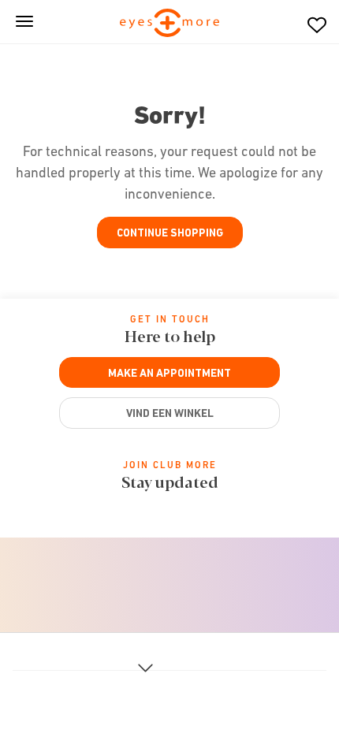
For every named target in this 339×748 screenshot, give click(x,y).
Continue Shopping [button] (170, 232)
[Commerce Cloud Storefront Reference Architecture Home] (170, 24)
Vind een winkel (170, 413)
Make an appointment (169, 373)
